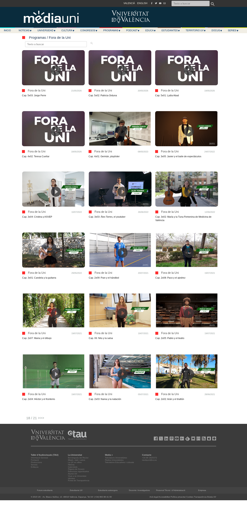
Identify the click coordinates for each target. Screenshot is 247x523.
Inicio (7, 30)
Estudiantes (171, 30)
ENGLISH (142, 3)
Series (233, 30)
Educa (150, 30)
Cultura (67, 30)
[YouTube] (160, 3)
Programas (111, 30)
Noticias (25, 30)
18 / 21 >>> (35, 418)
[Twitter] (156, 3)
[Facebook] (151, 3)
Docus (216, 30)
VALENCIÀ (129, 3)
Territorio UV (196, 30)
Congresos (88, 30)
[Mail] (164, 3)
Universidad (46, 30)
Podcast (132, 30)
